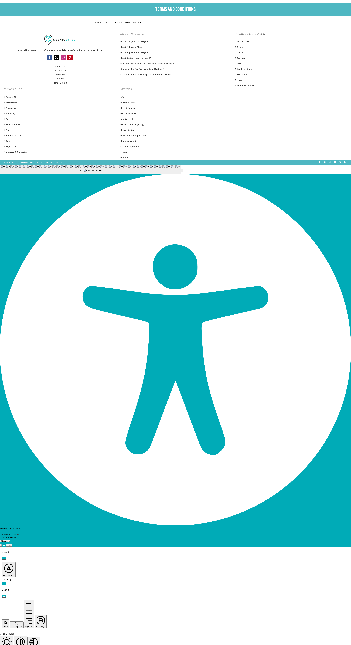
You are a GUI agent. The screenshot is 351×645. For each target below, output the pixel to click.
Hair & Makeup (128, 113)
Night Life (11, 146)
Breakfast (242, 74)
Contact (60, 78)
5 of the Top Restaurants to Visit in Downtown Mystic (148, 63)
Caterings (126, 97)
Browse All (11, 97)
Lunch (240, 52)
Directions (60, 74)
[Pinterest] (70, 57)
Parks (8, 130)
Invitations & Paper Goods (134, 135)
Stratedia (22, 162)
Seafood (241, 58)
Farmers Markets (14, 135)
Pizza (239, 63)
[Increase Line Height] (4, 583)
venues (124, 152)
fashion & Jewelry (130, 146)
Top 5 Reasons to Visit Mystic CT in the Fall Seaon (146, 74)
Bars (8, 141)
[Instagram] (63, 57)
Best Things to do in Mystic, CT (137, 41)
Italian (240, 79)
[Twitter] (56, 57)
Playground (11, 108)
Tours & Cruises (14, 124)
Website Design (10, 162)
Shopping (10, 113)
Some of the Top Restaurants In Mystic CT (142, 69)
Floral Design (128, 130)
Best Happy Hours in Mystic (135, 52)
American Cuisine (245, 85)
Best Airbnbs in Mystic (132, 47)
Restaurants (243, 41)
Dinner (240, 47)
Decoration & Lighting (132, 124)
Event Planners (128, 108)
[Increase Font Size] (4, 545)
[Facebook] (49, 57)
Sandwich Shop (244, 69)
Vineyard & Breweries (16, 152)
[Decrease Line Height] (4, 596)
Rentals (125, 157)
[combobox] (90, 169)
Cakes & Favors (129, 102)
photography (128, 119)
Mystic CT (58, 162)
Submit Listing (59, 82)
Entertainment (128, 141)
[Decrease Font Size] (4, 558)
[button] (182, 170)
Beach (9, 119)
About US (60, 66)
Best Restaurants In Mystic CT (136, 58)
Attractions (11, 102)
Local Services (60, 70)
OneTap (15, 534)
